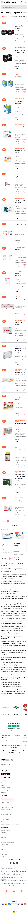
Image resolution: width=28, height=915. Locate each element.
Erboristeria (3, 852)
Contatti (3, 785)
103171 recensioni (16, 728)
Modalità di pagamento (6, 790)
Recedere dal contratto (7, 799)
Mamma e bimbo (5, 840)
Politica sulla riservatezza (7, 807)
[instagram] (14, 863)
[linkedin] (17, 863)
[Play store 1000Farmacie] (7, 774)
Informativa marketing (6, 809)
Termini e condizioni (5, 822)
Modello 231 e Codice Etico (7, 812)
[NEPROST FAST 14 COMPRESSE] (7, 536)
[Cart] (25, 2)
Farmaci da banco (5, 844)
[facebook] (11, 863)
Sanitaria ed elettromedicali (7, 842)
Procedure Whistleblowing (7, 817)
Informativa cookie (5, 805)
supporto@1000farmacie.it (7, 767)
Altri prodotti (4, 854)
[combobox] (14, 7)
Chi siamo (3, 780)
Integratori (3, 837)
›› (24, 521)
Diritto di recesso (5, 802)
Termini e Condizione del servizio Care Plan (10, 824)
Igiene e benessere (5, 830)
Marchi (2, 856)
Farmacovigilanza (5, 819)
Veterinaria (3, 849)
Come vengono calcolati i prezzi (8, 783)
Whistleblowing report (6, 814)
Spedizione (3, 792)
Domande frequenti (5, 787)
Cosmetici (3, 832)
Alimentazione (4, 835)
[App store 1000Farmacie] (7, 770)
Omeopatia (3, 847)
